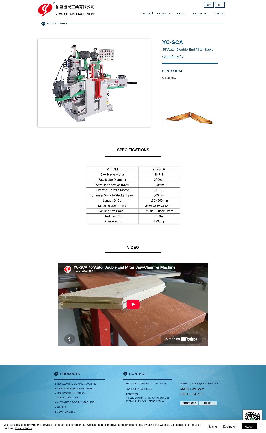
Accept (249, 426)
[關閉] (261, 426)
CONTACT (137, 374)
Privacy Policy (23, 428)
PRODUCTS (70, 374)
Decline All (229, 426)
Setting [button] (212, 426)
